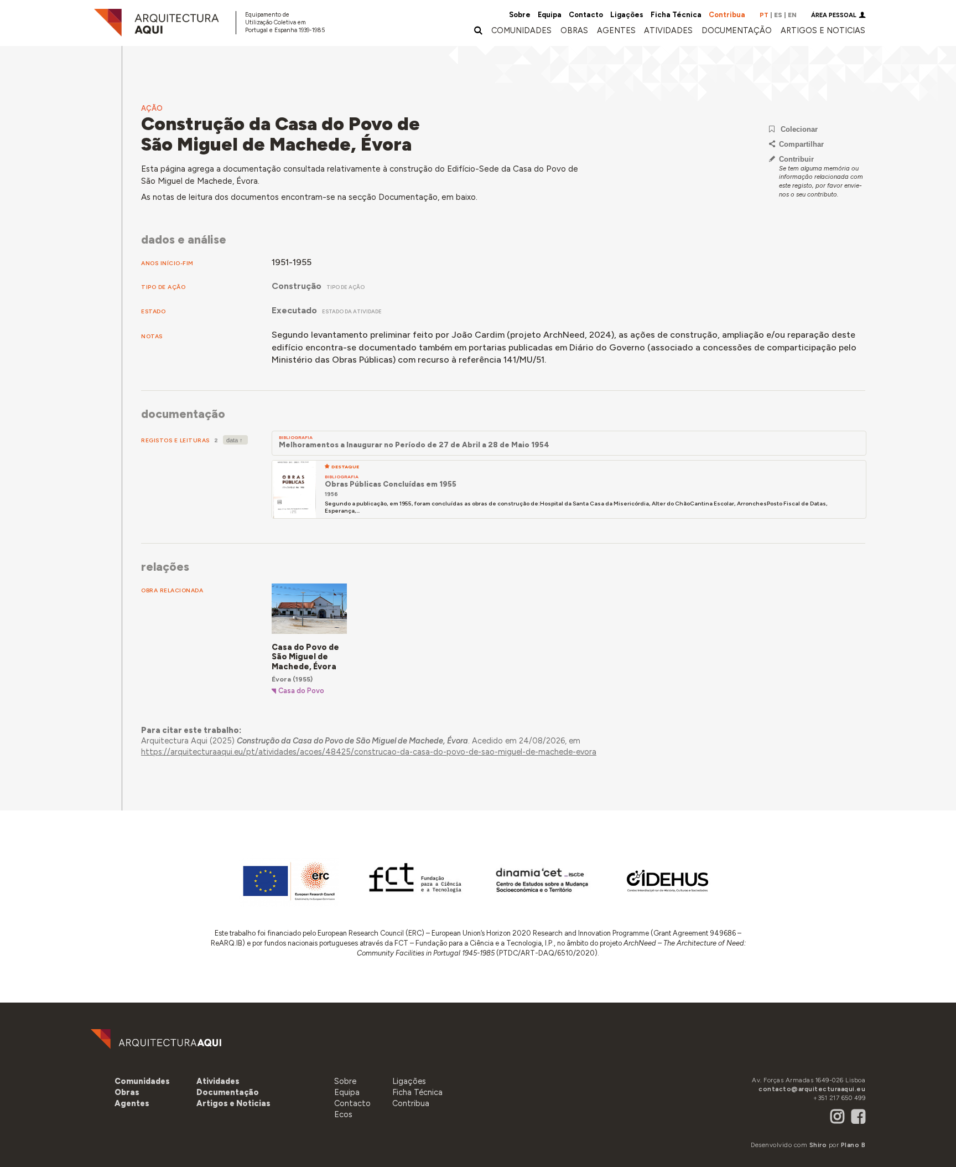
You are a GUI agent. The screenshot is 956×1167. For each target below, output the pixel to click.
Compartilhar (801, 144)
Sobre (520, 15)
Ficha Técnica (676, 15)
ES (778, 15)
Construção (296, 286)
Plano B (853, 1145)
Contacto (586, 15)
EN (792, 15)
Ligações (626, 15)
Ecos (343, 1114)
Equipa (550, 15)
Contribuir (796, 159)
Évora (281, 679)
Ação (152, 108)
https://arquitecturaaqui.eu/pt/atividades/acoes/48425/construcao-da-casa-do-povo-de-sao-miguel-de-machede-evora (368, 752)
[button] (616, 30)
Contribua (727, 15)
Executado (294, 310)
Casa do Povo (301, 691)
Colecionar (799, 129)
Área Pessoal (833, 15)
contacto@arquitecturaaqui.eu (811, 1089)
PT (764, 15)
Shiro (818, 1145)
